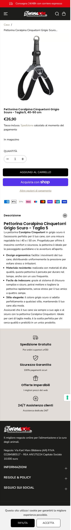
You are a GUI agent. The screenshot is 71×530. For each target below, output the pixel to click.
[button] (6, 13)
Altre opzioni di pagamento (35, 190)
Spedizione (27, 125)
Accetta (47, 523)
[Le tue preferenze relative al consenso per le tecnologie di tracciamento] (65, 397)
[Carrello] (63, 13)
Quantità (10, 151)
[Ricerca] (57, 13)
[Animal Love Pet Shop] (35, 14)
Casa (6, 25)
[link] (35, 429)
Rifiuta (22, 523)
